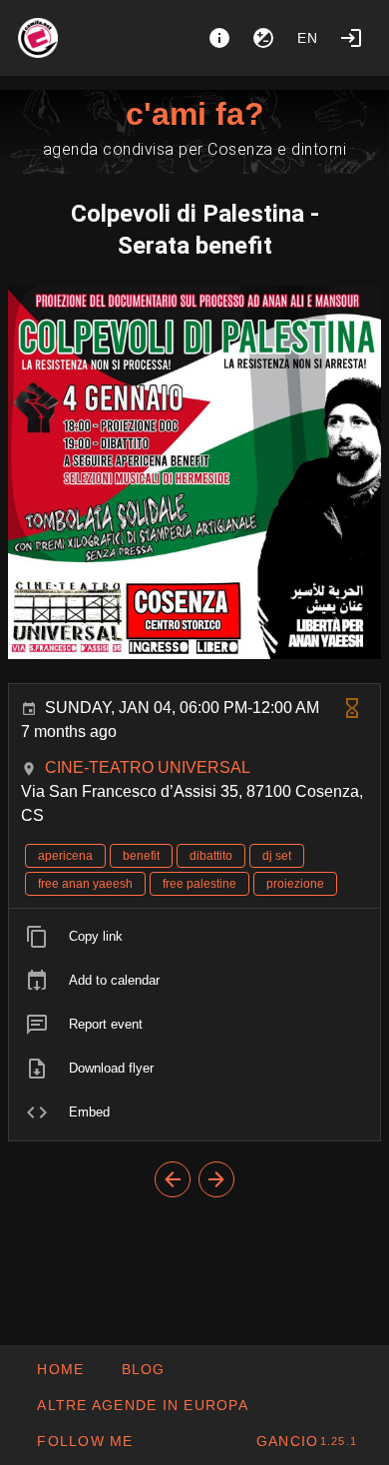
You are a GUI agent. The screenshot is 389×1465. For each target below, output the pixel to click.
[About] (219, 38)
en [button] (308, 38)
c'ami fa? (195, 114)
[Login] (351, 38)
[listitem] (194, 937)
